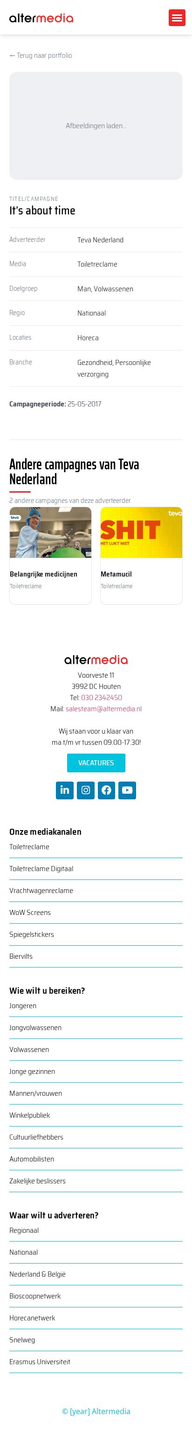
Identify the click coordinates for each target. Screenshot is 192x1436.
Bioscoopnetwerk (35, 1296)
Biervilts (21, 956)
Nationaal (91, 313)
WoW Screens (30, 912)
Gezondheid (94, 362)
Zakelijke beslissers (37, 1181)
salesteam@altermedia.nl (104, 709)
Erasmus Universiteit (39, 1361)
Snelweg (22, 1340)
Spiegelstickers (31, 934)
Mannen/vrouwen (35, 1093)
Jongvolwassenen (35, 1027)
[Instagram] (86, 790)
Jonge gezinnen (32, 1071)
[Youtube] (127, 790)
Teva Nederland (100, 240)
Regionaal (24, 1230)
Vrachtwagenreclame (41, 890)
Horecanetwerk (32, 1318)
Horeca (88, 338)
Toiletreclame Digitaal (41, 868)
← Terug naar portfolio (40, 55)
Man (84, 289)
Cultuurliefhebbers (36, 1137)
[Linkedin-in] (65, 790)
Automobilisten (31, 1159)
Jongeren (22, 1005)
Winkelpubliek (29, 1115)
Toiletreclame (97, 264)
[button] (177, 17)
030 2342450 (101, 697)
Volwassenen (113, 289)
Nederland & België (37, 1274)
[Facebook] (107, 790)
